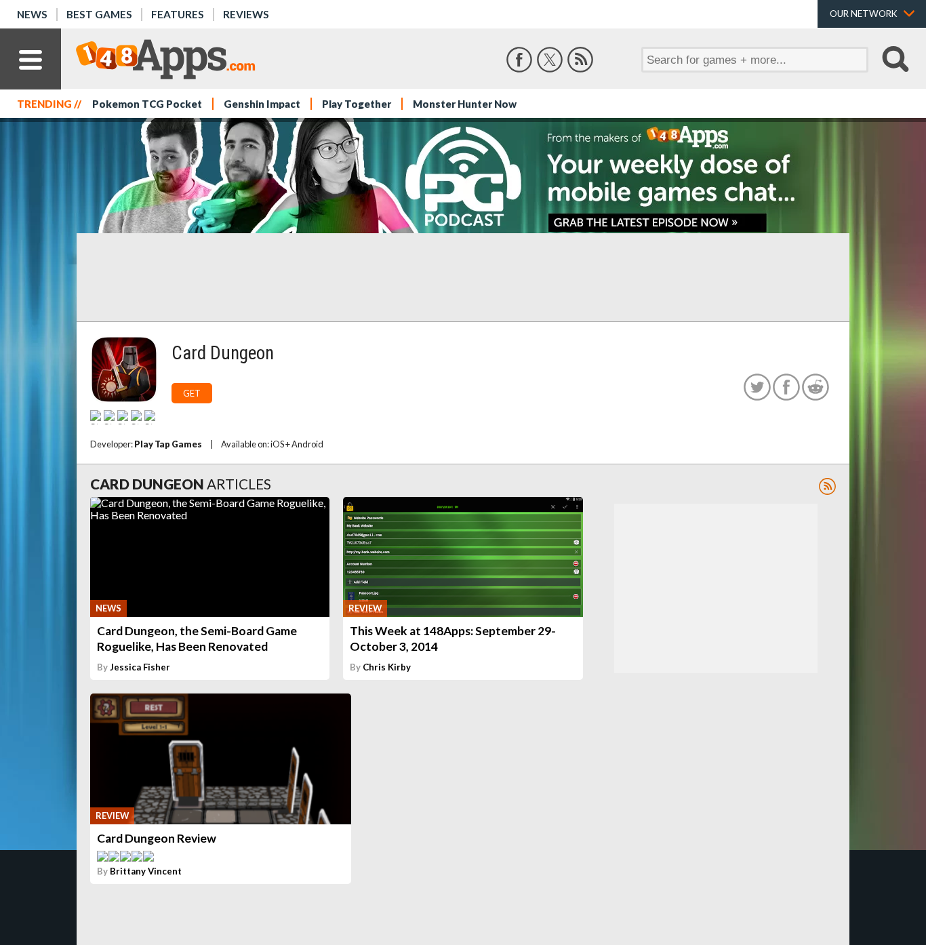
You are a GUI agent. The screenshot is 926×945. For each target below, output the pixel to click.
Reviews (246, 14)
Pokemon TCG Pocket (147, 104)
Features (177, 14)
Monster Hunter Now (465, 104)
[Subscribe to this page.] (827, 486)
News (32, 14)
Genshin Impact (262, 104)
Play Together (356, 104)
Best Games (99, 14)
